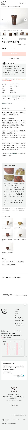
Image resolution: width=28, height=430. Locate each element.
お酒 (7, 261)
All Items (17, 309)
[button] (19, 3)
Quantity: (4, 48)
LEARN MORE (7, 372)
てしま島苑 (4, 38)
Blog (16, 315)
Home (3, 6)
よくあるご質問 (19, 323)
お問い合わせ (5, 420)
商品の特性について (7, 103)
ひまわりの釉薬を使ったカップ (15, 153)
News (16, 313)
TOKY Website (14, 405)
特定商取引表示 (5, 419)
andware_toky (20, 320)
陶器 (22, 261)
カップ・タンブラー (8, 6)
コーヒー (12, 261)
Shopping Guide (19, 317)
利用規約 (24, 419)
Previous (2, 19)
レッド (17, 261)
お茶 (3, 261)
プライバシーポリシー (15, 419)
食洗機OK (13, 264)
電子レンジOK (5, 264)
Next (25, 19)
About (16, 311)
